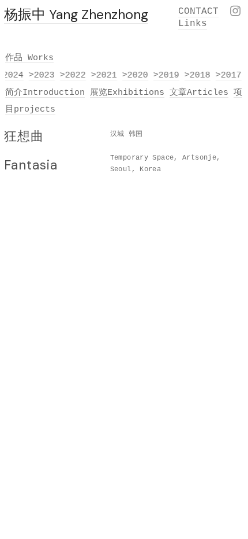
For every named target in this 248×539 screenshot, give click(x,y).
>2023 (41, 75)
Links (192, 24)
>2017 (228, 75)
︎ (235, 12)
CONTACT (198, 11)
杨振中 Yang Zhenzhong (76, 14)
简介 (13, 92)
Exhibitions (135, 92)
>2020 (135, 75)
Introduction (53, 92)
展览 (98, 92)
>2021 (104, 75)
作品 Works (29, 57)
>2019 (166, 75)
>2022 (72, 75)
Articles (207, 92)
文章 (178, 92)
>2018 (197, 75)
